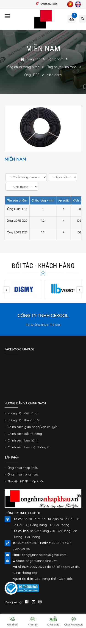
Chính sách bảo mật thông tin (29, 447)
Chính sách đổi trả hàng (25, 434)
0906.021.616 (48, 4)
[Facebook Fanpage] (26, 601)
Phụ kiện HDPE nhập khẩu (26, 481)
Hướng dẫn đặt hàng (22, 413)
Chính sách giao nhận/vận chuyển (33, 427)
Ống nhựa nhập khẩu (23, 468)
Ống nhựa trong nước (23, 474)
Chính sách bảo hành (23, 440)
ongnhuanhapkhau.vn (42, 561)
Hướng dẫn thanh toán (24, 420)
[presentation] (6, 290)
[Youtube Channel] (33, 601)
